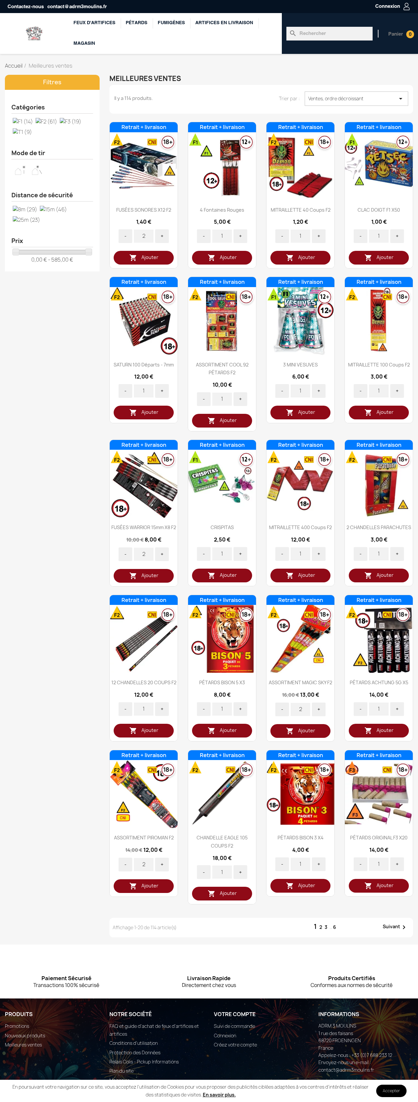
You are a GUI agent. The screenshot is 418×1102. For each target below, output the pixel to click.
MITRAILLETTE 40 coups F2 (300, 210)
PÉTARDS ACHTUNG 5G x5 (379, 682)
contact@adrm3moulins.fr (77, 7)
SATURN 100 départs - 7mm (144, 365)
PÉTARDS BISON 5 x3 (222, 682)
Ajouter (143, 258)
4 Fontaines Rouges (222, 210)
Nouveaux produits (25, 1035)
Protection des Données (134, 1052)
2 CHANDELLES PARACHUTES (378, 527)
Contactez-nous (26, 7)
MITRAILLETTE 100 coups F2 (379, 365)
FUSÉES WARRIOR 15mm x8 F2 (143, 527)
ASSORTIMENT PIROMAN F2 (144, 838)
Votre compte (235, 1014)
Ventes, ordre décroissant (356, 99)
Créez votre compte (235, 1045)
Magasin (84, 43)
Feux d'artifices (94, 23)
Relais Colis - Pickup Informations (144, 1062)
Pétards (136, 23)
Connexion (225, 1035)
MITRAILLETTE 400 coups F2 (300, 527)
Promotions (17, 1026)
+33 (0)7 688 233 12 (371, 1055)
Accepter (391, 1091)
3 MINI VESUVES (300, 365)
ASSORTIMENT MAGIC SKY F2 (300, 682)
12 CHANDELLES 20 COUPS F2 (143, 682)
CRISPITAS (222, 527)
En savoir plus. (219, 1095)
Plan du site (121, 1071)
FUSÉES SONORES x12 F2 (143, 210)
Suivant (395, 927)
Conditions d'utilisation (133, 1043)
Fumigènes (171, 23)
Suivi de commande (234, 1026)
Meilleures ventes (23, 1045)
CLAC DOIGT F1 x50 (379, 210)
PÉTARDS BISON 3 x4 (301, 838)
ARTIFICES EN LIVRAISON (224, 23)
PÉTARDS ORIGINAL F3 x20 (379, 838)
